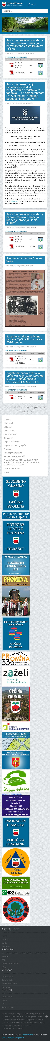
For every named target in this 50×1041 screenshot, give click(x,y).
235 (14, 407)
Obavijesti (29, 103)
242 (44, 407)
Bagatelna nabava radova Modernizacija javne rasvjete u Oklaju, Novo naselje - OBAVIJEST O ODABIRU (25, 377)
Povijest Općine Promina (10, 963)
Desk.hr (4, 1038)
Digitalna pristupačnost (16, 1038)
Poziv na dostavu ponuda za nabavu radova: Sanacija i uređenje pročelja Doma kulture (24, 218)
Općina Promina (7, 997)
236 (18, 407)
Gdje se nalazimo (7, 1007)
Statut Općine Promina (9, 984)
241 (40, 407)
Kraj (32, 412)
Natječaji (5, 943)
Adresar (4, 1004)
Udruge (4, 967)
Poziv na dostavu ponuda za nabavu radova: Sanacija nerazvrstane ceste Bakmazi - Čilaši (24, 44)
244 (23, 412)
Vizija (3, 960)
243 (18, 412)
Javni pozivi (6, 946)
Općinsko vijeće (7, 980)
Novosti (4, 936)
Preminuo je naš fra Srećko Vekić (24, 260)
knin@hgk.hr (15, 201)
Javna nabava (29, 53)
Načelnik (5, 1000)
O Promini (5, 956)
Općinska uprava (7, 976)
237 (22, 407)
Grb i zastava (6, 987)
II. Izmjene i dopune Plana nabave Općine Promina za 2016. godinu (24, 339)
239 (31, 407)
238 (27, 407)
